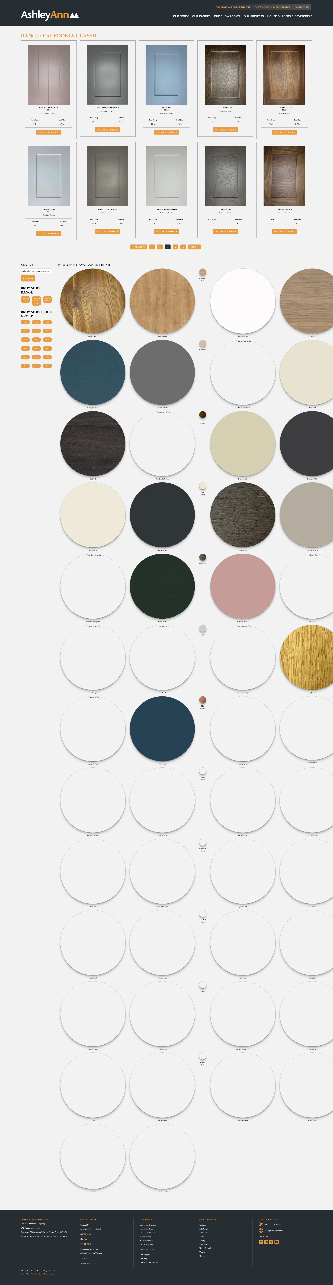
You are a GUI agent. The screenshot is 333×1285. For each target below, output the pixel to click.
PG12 (25, 339)
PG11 (47, 331)
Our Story (181, 16)
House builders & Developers (289, 16)
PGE (25, 366)
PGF (36, 366)
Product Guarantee (49, 1274)
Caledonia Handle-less (36, 300)
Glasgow (202, 1224)
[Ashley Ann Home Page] (50, 20)
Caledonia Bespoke (148, 1232)
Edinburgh (203, 1228)
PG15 (36, 339)
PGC (47, 357)
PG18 (47, 339)
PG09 (36, 331)
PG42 (36, 357)
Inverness (203, 1244)
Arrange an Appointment (233, 7)
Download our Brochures (150, 1262)
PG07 (25, 331)
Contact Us (302, 7)
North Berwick (205, 1248)
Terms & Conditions (37, 1274)
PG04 (36, 322)
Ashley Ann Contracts (89, 1263)
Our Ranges (201, 16)
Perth (201, 1236)
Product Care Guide (273, 1224)
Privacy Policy (25, 1274)
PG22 (36, 348)
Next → (194, 247)
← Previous (139, 247)
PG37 (25, 357)
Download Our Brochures (272, 7)
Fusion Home (145, 1236)
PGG (47, 366)
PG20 (25, 348)
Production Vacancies (89, 1249)
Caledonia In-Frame (47, 299)
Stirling (202, 1240)
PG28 (47, 348)
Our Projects (254, 16)
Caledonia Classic (25, 299)
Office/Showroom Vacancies (91, 1253)
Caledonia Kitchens (148, 1224)
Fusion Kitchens (146, 1228)
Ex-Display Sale (146, 1244)
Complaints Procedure (274, 1230)
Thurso (202, 1252)
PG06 (47, 322)
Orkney (202, 1255)
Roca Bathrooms (146, 1240)
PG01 (25, 322)
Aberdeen (203, 1232)
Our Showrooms (227, 16)
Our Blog (143, 1258)
